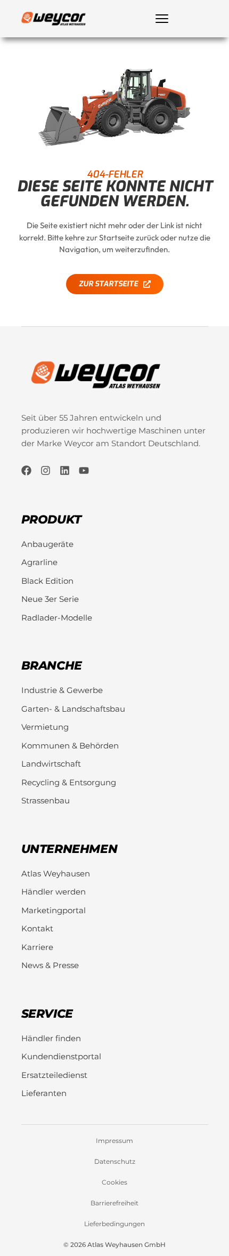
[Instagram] (45, 470)
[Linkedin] (65, 470)
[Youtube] (84, 470)
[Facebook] (26, 470)
